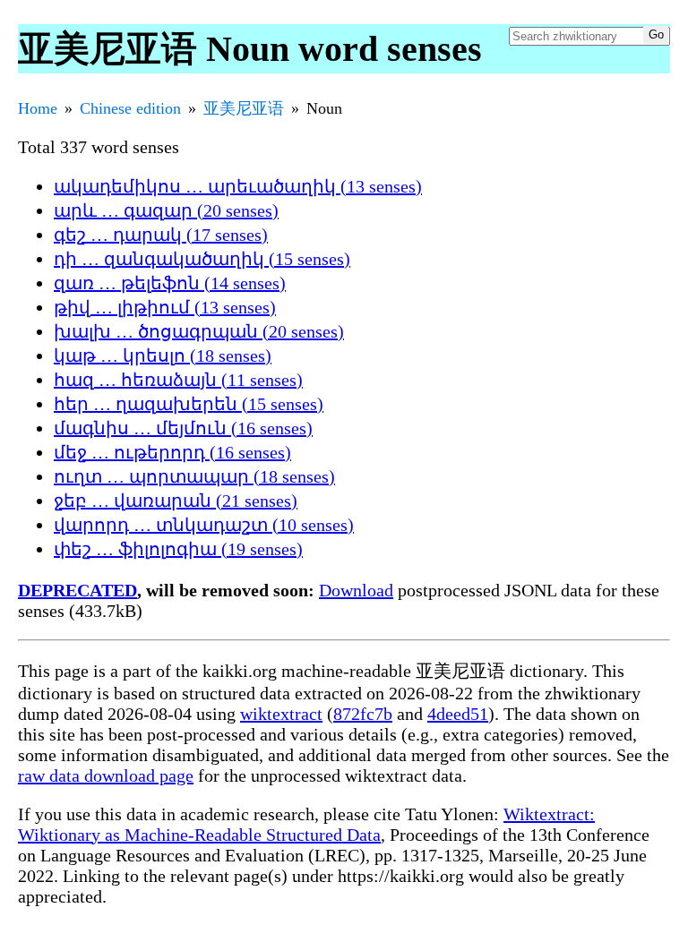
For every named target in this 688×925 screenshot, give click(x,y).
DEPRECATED (77, 590)
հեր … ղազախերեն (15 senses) (188, 404)
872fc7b (362, 714)
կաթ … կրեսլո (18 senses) (162, 355)
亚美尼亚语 (243, 108)
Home (37, 108)
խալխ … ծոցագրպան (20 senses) (199, 331)
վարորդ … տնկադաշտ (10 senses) (204, 525)
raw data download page (106, 775)
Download (356, 590)
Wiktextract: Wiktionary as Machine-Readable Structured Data (306, 824)
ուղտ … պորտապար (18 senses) (194, 476)
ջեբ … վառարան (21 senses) (175, 500)
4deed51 (457, 714)
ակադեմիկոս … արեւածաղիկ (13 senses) (238, 186)
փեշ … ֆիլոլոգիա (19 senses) (178, 549)
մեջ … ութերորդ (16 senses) (172, 452)
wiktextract (281, 714)
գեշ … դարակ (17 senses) (161, 234)
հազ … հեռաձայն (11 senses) (178, 380)
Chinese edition (130, 108)
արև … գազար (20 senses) (166, 210)
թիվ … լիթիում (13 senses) (165, 307)
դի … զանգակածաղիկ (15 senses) (202, 259)
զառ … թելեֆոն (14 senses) (170, 283)
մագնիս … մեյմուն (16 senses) (183, 428)
